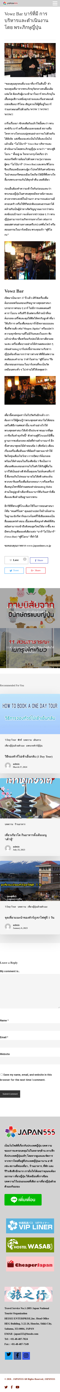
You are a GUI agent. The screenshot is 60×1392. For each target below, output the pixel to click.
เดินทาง (37, 740)
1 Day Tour (10, 740)
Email (4, 1037)
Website (5, 1054)
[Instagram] (26, 1356)
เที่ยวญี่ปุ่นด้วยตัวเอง (14, 745)
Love (19, 559)
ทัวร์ (20, 740)
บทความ (27, 740)
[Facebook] (17, 1356)
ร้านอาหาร (20, 824)
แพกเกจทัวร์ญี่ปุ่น (34, 745)
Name (4, 1020)
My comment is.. (10, 971)
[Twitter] (9, 1356)
